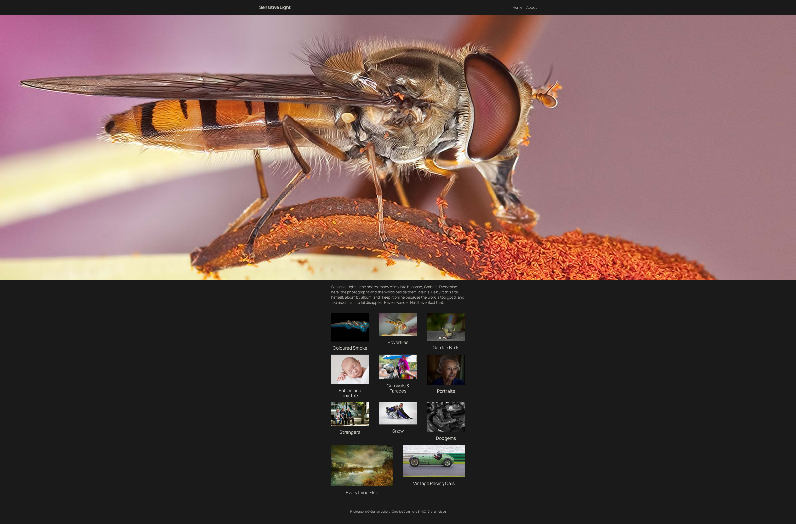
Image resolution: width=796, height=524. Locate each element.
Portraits (446, 391)
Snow (398, 431)
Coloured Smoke (350, 348)
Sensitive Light (275, 7)
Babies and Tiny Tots (350, 393)
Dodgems (446, 438)
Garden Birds (446, 347)
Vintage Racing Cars (434, 483)
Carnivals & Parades (398, 388)
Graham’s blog (437, 511)
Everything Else (362, 492)
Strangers (350, 432)
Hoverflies (398, 342)
